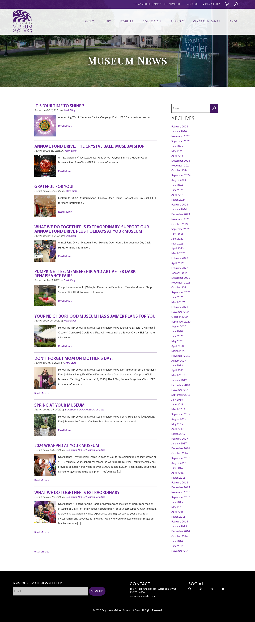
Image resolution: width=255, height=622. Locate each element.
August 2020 (178, 326)
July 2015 (177, 502)
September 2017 (180, 414)
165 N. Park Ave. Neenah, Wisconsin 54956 (153, 588)
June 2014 (177, 546)
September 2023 (180, 229)
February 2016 (179, 482)
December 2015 (180, 487)
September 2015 (180, 497)
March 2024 (178, 199)
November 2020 (180, 312)
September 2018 (180, 394)
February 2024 (179, 204)
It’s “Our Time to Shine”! (59, 106)
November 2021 (180, 282)
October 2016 (179, 453)
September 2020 (180, 321)
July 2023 (177, 233)
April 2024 (177, 194)
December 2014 (180, 531)
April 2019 (177, 370)
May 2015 (177, 507)
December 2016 (180, 448)
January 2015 (179, 526)
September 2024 (180, 175)
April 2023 (177, 248)
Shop (234, 21)
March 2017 (178, 433)
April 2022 (177, 263)
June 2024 (177, 190)
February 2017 (179, 438)
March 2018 (178, 409)
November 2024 (180, 165)
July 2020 (177, 331)
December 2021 (180, 277)
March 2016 (178, 477)
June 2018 (177, 404)
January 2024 (179, 209)
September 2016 (180, 458)
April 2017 (177, 429)
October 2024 (179, 170)
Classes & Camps (206, 21)
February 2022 (179, 268)
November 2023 (180, 219)
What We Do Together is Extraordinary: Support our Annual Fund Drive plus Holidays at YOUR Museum (91, 229)
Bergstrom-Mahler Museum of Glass (84, 409)
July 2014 (177, 541)
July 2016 (177, 468)
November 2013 (180, 550)
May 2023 (177, 243)
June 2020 (177, 336)
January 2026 (179, 131)
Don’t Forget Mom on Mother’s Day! (73, 359)
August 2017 (178, 419)
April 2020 (177, 346)
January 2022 (179, 272)
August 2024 (178, 180)
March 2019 (178, 375)
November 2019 (180, 355)
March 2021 (178, 302)
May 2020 (177, 341)
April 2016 (177, 472)
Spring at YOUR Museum (59, 405)
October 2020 (179, 316)
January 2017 (179, 443)
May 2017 (177, 424)
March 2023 (178, 253)
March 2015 (178, 516)
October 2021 (179, 287)
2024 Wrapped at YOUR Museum (66, 446)
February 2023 (179, 258)
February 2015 (179, 521)
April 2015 (177, 511)
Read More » (65, 126)
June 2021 (177, 297)
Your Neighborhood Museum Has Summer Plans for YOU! (95, 316)
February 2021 (179, 307)
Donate (193, 4)
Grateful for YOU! (53, 187)
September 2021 (180, 292)
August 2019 (178, 360)
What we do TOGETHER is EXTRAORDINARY (77, 493)
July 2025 (177, 146)
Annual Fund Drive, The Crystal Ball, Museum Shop (89, 146)
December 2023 (180, 214)
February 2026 (179, 126)
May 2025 (177, 151)
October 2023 (179, 224)
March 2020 (178, 351)
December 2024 (180, 160)
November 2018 (180, 390)
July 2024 (177, 185)
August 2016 (178, 463)
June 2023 (177, 238)
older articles (41, 551)
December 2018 (180, 385)
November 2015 (180, 492)
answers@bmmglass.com (143, 596)
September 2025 (180, 141)
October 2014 (179, 536)
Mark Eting (69, 110)
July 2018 (177, 399)
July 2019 (177, 365)
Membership (212, 4)
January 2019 (179, 380)
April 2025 (177, 155)
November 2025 (180, 136)
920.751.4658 (137, 592)
